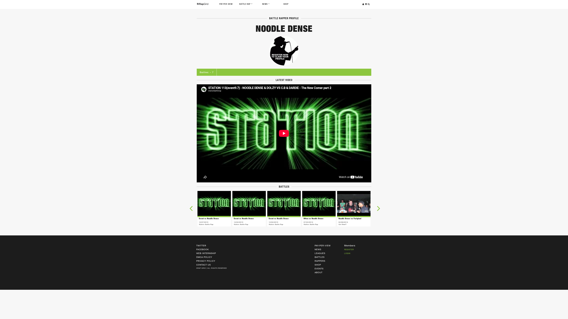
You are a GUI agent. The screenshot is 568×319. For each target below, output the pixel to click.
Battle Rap (245, 4)
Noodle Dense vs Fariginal (350, 218)
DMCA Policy (204, 257)
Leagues (320, 253)
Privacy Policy (205, 261)
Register (349, 249)
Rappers (320, 261)
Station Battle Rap (206, 224)
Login (347, 253)
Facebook (202, 249)
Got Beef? (343, 224)
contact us (203, 264)
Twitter (201, 245)
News (265, 4)
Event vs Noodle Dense (209, 218)
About (318, 272)
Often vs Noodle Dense (313, 218)
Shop (285, 4)
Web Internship (206, 253)
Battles (320, 257)
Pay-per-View (323, 245)
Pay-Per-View (226, 4)
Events (319, 268)
